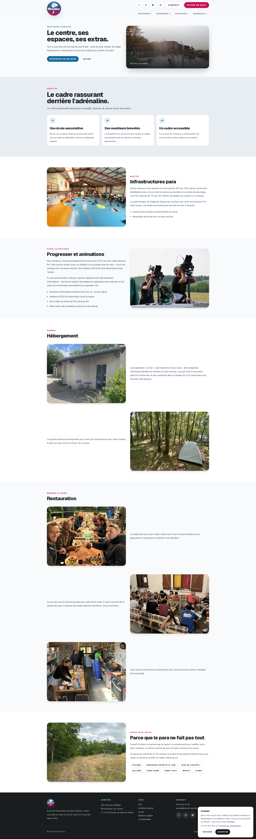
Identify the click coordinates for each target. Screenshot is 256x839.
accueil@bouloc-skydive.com (188, 808)
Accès (87, 59)
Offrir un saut (196, 5)
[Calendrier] (160, 5)
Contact (174, 5)
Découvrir (144, 14)
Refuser (207, 832)
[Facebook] (139, 5)
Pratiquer (181, 14)
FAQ (140, 804)
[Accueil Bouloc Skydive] (55, 8)
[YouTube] (153, 5)
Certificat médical (145, 808)
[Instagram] (146, 5)
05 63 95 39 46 (183, 804)
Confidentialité (144, 819)
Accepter (222, 832)
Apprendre (162, 14)
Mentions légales (145, 815)
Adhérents (199, 14)
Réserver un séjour (63, 59)
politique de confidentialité (230, 826)
